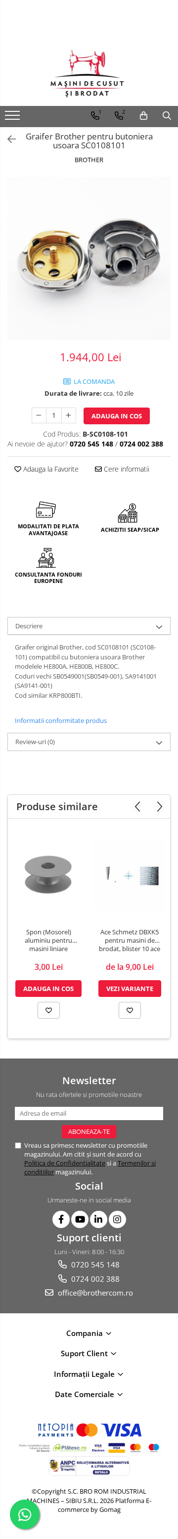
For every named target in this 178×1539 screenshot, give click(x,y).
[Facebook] (61, 1219)
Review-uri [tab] (35, 741)
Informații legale (85, 1374)
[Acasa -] (89, 74)
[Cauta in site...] (167, 116)
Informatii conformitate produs (61, 720)
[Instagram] (117, 1219)
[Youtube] (80, 1219)
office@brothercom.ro (94, 1293)
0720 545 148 (94, 1264)
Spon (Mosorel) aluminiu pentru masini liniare (48, 940)
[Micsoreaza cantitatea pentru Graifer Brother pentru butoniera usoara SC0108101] (39, 415)
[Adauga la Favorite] (49, 1010)
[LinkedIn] (98, 1219)
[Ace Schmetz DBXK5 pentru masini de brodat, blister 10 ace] (129, 875)
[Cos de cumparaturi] (143, 116)
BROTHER (89, 159)
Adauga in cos (116, 415)
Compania (85, 1333)
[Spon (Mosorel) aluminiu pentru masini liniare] (48, 875)
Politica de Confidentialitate (64, 1163)
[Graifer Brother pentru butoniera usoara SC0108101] (89, 258)
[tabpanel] (89, 258)
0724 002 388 (94, 1279)
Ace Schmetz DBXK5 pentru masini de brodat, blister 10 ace (129, 940)
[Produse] (13, 118)
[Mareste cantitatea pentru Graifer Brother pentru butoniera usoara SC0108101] (68, 415)
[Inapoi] (7, 139)
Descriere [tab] (29, 625)
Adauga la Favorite (50, 469)
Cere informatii (125, 469)
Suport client (85, 1353)
